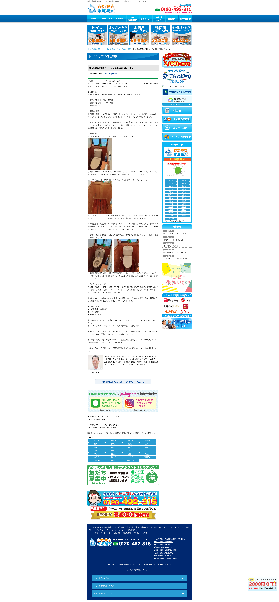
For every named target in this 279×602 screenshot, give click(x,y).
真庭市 (96, 450)
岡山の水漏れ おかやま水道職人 (101, 527)
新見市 (96, 447)
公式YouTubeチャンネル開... (173, 240)
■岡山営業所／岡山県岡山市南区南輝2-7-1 (169, 539)
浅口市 (130, 450)
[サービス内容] (102, 18)
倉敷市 (113, 441)
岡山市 (96, 441)
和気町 (147, 450)
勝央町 (113, 457)
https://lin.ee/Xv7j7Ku (96, 419)
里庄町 (113, 454)
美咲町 (113, 460)
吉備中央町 (131, 460)
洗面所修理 (127, 533)
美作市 (113, 450)
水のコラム (145, 18)
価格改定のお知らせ (170, 246)
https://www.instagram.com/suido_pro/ (102, 427)
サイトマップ (111, 530)
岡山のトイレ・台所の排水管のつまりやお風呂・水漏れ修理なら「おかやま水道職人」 (139, 564)
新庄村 (147, 454)
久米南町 (96, 460)
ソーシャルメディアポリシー (129, 530)
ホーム (93, 18)
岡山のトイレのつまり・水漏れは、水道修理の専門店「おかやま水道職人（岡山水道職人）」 (121, 433)
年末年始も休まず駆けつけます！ (175, 252)
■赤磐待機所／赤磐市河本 (163, 547)
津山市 (130, 441)
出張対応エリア (158, 18)
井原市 (113, 444)
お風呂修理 (116, 533)
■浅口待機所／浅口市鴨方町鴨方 (166, 550)
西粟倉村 (147, 457)
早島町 (96, 454)
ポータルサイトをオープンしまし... (176, 234)
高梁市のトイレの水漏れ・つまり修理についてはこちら (125, 382)
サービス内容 (106, 18)
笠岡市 (96, 444)
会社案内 (172, 18)
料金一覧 (119, 18)
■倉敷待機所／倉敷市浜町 (163, 542)
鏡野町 (96, 457)
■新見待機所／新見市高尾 (163, 553)
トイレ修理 (94, 533)
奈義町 (130, 457)
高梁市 (147, 444)
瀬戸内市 (130, 447)
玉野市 (147, 441)
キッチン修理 (105, 533)
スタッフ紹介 (179, 527)
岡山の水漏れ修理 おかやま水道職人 (101, 49)
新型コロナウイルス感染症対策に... (176, 258)
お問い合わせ (185, 18)
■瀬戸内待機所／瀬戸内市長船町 (166, 558)
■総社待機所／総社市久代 (163, 544)
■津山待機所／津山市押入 (163, 555)
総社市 (130, 444)
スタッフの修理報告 (124, 49)
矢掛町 (130, 454)
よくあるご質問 (156, 527)
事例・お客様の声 (132, 18)
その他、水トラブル (140, 533)
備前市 (113, 447)
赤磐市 (147, 447)
